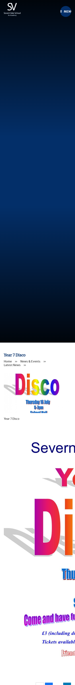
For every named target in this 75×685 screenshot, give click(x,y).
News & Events (30, 361)
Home (8, 361)
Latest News (12, 365)
